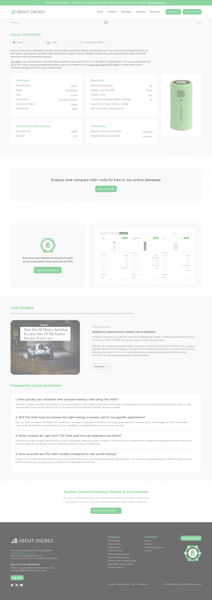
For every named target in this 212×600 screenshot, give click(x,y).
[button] (165, 269)
